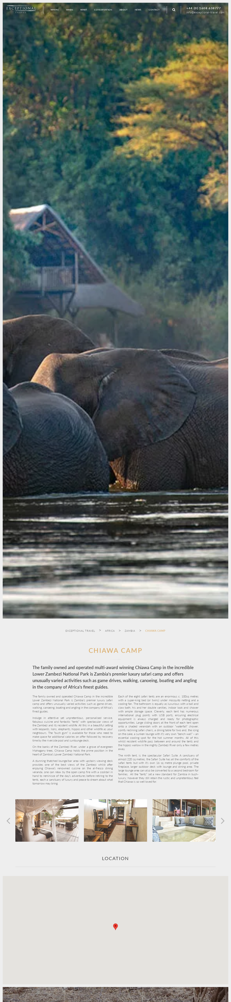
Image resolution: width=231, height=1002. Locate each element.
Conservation (103, 9)
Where (55, 9)
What (83, 9)
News (138, 9)
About (123, 9)
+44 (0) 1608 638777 (203, 8)
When (69, 9)
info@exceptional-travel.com (205, 12)
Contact (154, 9)
